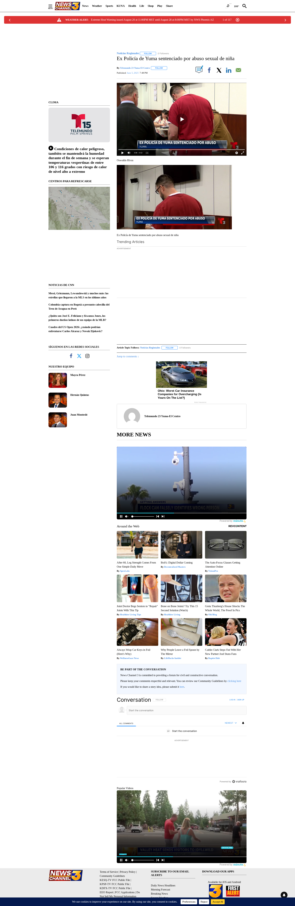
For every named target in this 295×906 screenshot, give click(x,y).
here (182, 686)
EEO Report (106, 892)
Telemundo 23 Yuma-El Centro (135, 68)
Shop (151, 5)
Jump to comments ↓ (128, 356)
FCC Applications (125, 892)
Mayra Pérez (77, 375)
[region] (182, 740)
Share (169, 5)
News (85, 5)
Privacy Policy (128, 871)
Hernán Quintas (79, 394)
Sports (109, 5)
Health (132, 5)
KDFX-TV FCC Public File (115, 888)
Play (159, 5)
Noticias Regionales (150, 347)
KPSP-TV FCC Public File (114, 884)
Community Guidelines (112, 875)
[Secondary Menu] (52, 6)
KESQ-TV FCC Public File (115, 880)
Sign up (240, 700)
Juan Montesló (78, 414)
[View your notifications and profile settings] (243, 723)
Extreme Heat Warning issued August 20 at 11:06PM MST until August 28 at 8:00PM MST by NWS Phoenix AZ (152, 19)
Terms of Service (109, 871)
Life (141, 5)
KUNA (121, 5)
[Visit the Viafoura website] (239, 781)
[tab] (126, 723)
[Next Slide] (244, 272)
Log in (232, 700)
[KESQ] (67, 6)
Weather (97, 5)
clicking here (234, 681)
